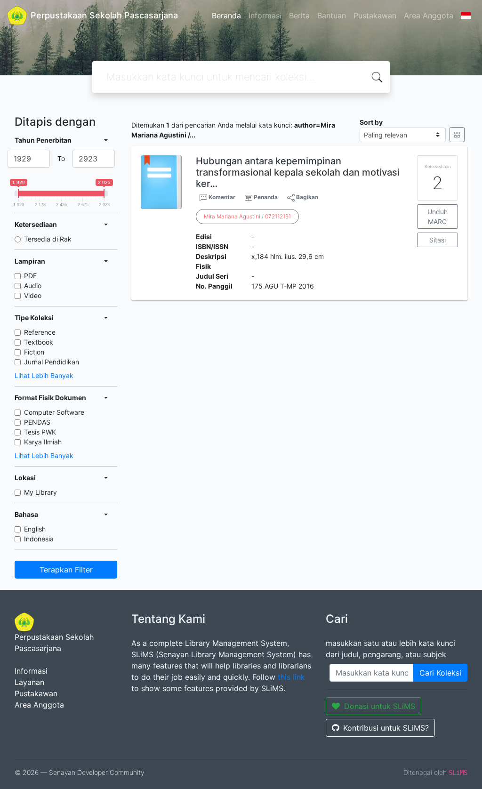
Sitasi (437, 240)
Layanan (29, 682)
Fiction (34, 352)
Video (32, 295)
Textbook (38, 342)
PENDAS (37, 422)
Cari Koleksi (440, 672)
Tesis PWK (40, 432)
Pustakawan (374, 15)
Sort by (371, 122)
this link (291, 677)
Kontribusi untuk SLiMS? (386, 728)
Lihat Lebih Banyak (44, 375)
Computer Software (54, 412)
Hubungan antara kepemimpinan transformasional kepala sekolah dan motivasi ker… (298, 172)
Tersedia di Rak (48, 239)
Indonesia (39, 539)
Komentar (221, 197)
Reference (40, 332)
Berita (299, 15)
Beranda (226, 15)
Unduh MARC (437, 216)
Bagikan (306, 197)
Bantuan (331, 15)
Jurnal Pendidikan (51, 362)
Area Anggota (428, 15)
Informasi (265, 15)
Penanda (266, 197)
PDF (30, 276)
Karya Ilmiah (43, 442)
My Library (40, 492)
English (35, 529)
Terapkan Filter (66, 569)
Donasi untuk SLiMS (379, 706)
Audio (32, 286)
